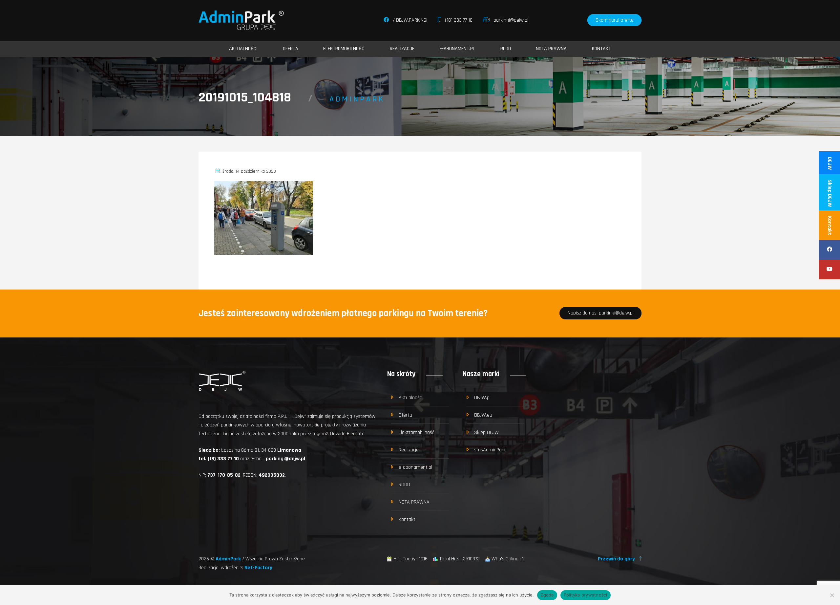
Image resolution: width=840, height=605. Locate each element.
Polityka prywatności (585, 594)
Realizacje (402, 48)
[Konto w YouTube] (829, 269)
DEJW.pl (482, 397)
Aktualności (243, 48)
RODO (505, 48)
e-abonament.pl (457, 48)
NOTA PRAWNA (551, 48)
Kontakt (829, 225)
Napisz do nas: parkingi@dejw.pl (601, 313)
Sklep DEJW (829, 193)
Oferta (290, 48)
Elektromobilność (344, 48)
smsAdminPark (490, 449)
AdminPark (229, 558)
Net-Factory (258, 567)
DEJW (829, 163)
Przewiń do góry (617, 558)
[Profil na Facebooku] (829, 249)
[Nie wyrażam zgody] (832, 595)
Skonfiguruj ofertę (615, 20)
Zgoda (547, 594)
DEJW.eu (483, 415)
